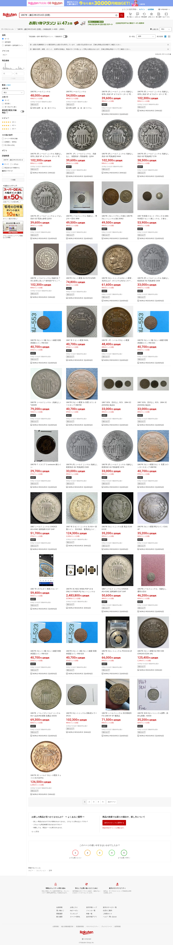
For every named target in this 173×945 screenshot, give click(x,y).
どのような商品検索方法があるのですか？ (47, 824)
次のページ (112, 802)
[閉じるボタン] (168, 45)
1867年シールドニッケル (40, 92)
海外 (9, 85)
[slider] (2, 69)
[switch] (22, 111)
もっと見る (35, 831)
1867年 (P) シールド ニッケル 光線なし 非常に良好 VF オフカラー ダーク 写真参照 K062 (117, 94)
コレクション (41, 870)
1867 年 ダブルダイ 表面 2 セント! (44, 589)
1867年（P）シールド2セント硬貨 (115, 340)
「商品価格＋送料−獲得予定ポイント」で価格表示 (45, 36)
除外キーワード (7, 171)
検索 (13, 78)
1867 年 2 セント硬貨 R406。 (78, 340)
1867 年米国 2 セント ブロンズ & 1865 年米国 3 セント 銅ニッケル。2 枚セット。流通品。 (152, 218)
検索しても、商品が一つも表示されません (47, 827)
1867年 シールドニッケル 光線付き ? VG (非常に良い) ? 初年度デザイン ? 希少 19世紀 (46, 280)
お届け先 (5, 88)
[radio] (3, 39)
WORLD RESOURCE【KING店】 (151, 111)
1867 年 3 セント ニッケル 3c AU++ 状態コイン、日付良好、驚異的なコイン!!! (81, 529)
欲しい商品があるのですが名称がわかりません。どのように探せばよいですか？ (60, 821)
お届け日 (5, 97)
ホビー (30, 870)
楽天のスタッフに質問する (114, 823)
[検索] (121, 15)
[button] (164, 10)
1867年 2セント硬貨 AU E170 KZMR (80, 278)
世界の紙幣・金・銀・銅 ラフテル (44, 108)
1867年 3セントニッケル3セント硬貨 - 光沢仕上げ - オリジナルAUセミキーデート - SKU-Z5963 (117, 280)
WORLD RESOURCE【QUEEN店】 (116, 114)
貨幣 (50, 870)
